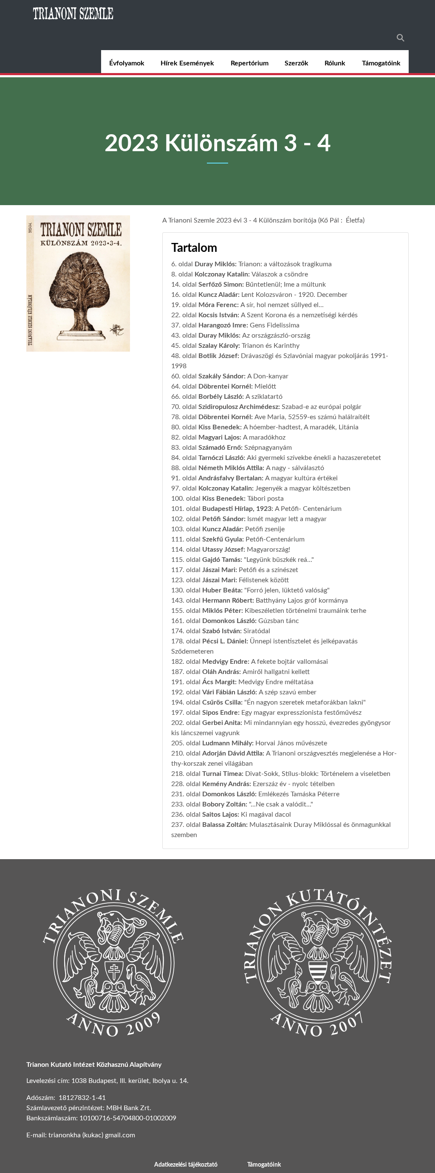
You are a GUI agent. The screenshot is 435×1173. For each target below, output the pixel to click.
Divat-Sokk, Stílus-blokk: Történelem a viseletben (317, 773)
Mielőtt (265, 386)
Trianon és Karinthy (270, 345)
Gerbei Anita (221, 722)
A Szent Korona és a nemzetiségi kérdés (299, 315)
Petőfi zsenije (265, 529)
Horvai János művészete (291, 743)
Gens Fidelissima (274, 325)
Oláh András (220, 671)
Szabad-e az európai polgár (322, 406)
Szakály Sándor (221, 376)
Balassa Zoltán (224, 824)
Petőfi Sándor (223, 519)
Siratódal (256, 631)
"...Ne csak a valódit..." (281, 804)
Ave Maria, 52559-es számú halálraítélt (312, 417)
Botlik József (217, 355)
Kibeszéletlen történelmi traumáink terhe (305, 610)
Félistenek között (264, 580)
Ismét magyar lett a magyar (287, 519)
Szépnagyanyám (268, 447)
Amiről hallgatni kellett (276, 671)
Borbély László (220, 396)
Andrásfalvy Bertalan (230, 478)
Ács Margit (218, 682)
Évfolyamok (126, 63)
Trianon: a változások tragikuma (285, 264)
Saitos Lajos (219, 814)
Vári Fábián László (228, 692)
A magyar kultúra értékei (301, 478)
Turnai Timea (222, 773)
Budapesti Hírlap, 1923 (236, 508)
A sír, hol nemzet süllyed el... (282, 305)
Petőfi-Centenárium (275, 539)
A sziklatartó (264, 396)
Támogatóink (381, 63)
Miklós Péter (221, 610)
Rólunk (335, 63)
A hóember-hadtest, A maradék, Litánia (301, 427)
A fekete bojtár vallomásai (289, 661)
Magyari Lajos (219, 437)
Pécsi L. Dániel (224, 641)
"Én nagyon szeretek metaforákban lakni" (305, 702)
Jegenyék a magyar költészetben (302, 488)
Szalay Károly (218, 345)
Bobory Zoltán (224, 804)
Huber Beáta (221, 590)
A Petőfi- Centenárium (308, 508)
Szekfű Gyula (222, 539)
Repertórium (249, 63)
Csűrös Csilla (221, 702)
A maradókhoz (264, 437)
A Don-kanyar (267, 376)
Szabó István (221, 631)
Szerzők (296, 63)
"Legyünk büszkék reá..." (279, 559)
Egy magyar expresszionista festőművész (301, 712)
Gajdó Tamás (221, 559)
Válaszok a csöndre (279, 274)
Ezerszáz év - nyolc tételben (294, 784)
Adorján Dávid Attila (232, 753)
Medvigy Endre (225, 661)
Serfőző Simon (220, 284)
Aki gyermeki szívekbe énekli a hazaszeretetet (314, 457)
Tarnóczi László (220, 457)
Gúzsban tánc (278, 621)
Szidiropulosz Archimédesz (238, 406)
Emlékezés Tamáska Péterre (298, 794)
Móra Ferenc (217, 305)
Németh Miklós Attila (230, 468)
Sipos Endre (220, 712)
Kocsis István (217, 315)
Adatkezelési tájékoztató (186, 1165)
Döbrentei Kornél (224, 386)
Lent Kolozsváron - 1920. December (294, 294)
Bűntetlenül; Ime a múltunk (286, 284)
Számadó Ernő (219, 447)
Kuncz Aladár (218, 294)
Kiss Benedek (219, 427)
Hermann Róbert (227, 600)
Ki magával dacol (266, 814)
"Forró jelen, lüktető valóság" (287, 590)
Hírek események (187, 63)
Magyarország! (268, 549)
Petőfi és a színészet (268, 570)
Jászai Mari (218, 570)
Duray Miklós (215, 264)
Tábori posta (265, 498)
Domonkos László (228, 621)
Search (400, 38)
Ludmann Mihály (227, 743)
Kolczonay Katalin (221, 274)
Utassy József (222, 549)
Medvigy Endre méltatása (276, 682)
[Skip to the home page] (73, 12)
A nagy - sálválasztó (295, 468)
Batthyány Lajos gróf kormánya (302, 600)
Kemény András (225, 784)
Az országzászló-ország (276, 335)
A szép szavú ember (287, 692)
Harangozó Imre (222, 325)
